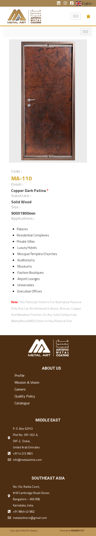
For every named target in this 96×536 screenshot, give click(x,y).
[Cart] (88, 16)
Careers (20, 389)
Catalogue (22, 403)
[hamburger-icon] (76, 16)
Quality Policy (25, 396)
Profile (20, 375)
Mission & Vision (27, 382)
